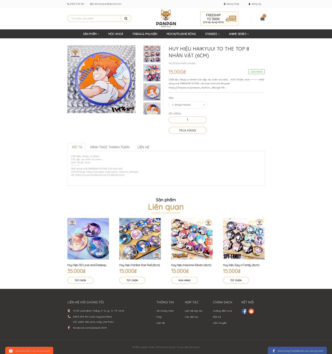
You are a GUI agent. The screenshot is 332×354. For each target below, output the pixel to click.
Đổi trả (217, 316)
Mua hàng (187, 130)
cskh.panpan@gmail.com (107, 3)
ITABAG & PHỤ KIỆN (145, 34)
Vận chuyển (220, 322)
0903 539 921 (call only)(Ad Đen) (92, 316)
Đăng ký (255, 3)
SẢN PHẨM (90, 34)
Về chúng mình (165, 310)
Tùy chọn (80, 280)
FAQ (159, 316)
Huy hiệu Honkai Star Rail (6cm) (139, 265)
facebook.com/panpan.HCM (90, 327)
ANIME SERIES (238, 34)
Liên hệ (160, 322)
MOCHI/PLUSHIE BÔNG (181, 34)
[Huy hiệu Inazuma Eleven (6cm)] (192, 238)
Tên (171, 98)
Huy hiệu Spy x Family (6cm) (241, 265)
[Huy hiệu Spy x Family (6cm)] (244, 238)
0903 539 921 (76, 3)
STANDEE (211, 34)
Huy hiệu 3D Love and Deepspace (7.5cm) (94, 265)
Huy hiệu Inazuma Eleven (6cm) (191, 265)
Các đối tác (191, 316)
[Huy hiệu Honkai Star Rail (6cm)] (140, 238)
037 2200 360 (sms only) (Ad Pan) (93, 321)
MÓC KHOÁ (115, 34)
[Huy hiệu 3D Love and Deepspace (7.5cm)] (88, 238)
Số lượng (175, 113)
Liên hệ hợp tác (194, 310)
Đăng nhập (232, 3)
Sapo (196, 347)
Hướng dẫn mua (222, 310)
